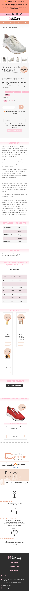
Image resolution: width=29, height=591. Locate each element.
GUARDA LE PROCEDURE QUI (17, 483)
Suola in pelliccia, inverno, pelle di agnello (21, 336)
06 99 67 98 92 (7, 585)
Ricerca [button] (10, 22)
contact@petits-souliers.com (11, 588)
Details (17, 91)
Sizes (6, 94)
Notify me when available (14, 130)
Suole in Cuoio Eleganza (8, 334)
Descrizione (8, 91)
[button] (4, 442)
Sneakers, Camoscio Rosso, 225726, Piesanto (15, 428)
